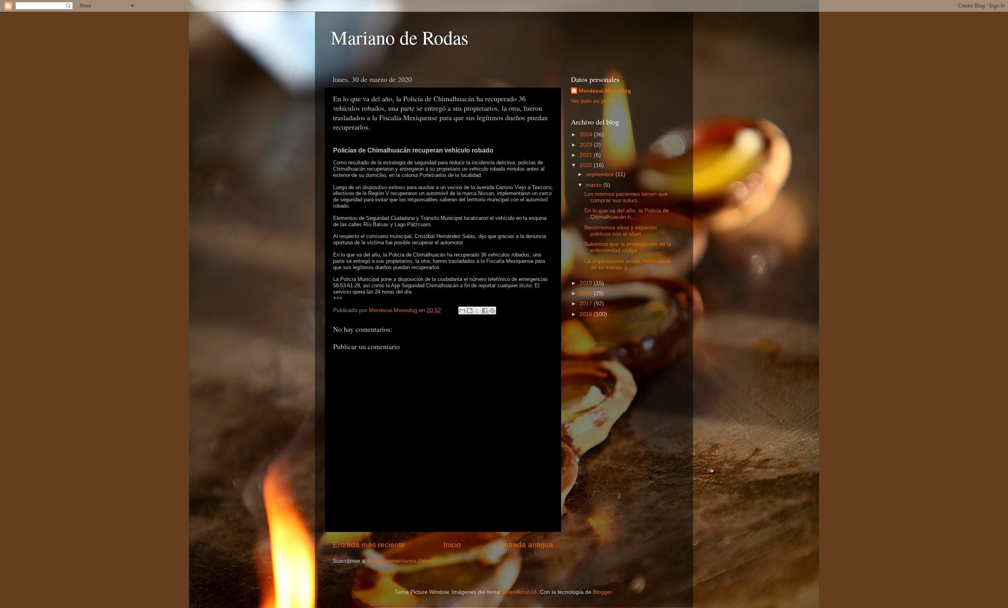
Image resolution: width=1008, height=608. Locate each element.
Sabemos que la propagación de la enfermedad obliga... (627, 247)
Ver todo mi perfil (592, 101)
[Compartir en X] (477, 310)
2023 (587, 145)
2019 (587, 283)
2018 (587, 293)
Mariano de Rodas (400, 37)
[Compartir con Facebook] (485, 310)
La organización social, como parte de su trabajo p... (627, 264)
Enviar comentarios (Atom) (401, 561)
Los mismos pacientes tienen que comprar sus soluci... (626, 197)
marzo (594, 185)
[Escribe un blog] (470, 310)
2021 (587, 155)
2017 (587, 304)
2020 (587, 165)
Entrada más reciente (369, 545)
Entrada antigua (526, 545)
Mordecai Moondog (605, 91)
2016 (587, 314)
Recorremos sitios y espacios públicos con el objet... (620, 231)
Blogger (602, 592)
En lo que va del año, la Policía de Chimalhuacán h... (626, 214)
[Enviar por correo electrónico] (462, 310)
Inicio (452, 545)
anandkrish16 (520, 592)
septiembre (600, 174)
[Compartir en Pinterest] (492, 310)
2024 (587, 135)
